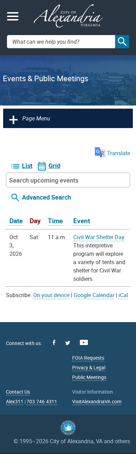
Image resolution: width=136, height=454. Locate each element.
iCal (123, 295)
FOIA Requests (88, 357)
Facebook (54, 342)
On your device (51, 295)
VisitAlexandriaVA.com (96, 401)
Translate (118, 153)
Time (55, 220)
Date (16, 220)
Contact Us (18, 391)
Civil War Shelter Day (98, 237)
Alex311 (14, 401)
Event (81, 220)
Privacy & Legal (88, 367)
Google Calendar (94, 295)
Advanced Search (46, 197)
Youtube (84, 342)
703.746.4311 (42, 401)
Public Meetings (89, 377)
